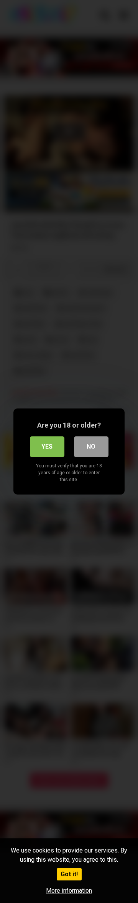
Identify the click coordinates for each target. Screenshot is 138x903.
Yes (47, 446)
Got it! (69, 874)
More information (69, 890)
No (91, 446)
